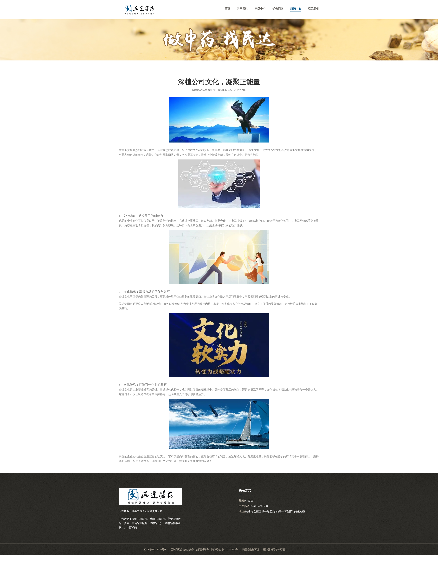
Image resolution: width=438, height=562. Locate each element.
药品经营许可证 (250, 549)
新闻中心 (295, 9)
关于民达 (242, 9)
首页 (227, 9)
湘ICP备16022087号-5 (155, 549)
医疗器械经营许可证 (274, 549)
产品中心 (260, 9)
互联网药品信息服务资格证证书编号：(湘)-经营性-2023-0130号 (204, 549)
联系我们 (313, 9)
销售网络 (278, 9)
